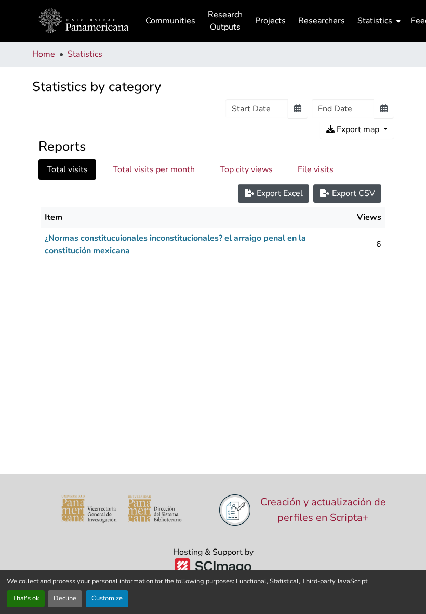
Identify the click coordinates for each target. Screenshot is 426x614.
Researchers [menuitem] (321, 21)
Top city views (246, 169)
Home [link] (43, 54)
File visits (316, 169)
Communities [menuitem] (170, 21)
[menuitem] (378, 21)
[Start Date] (298, 108)
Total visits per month (154, 169)
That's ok (25, 598)
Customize (107, 598)
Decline (65, 598)
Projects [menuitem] (270, 21)
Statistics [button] (374, 21)
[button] (83, 21)
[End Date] (384, 108)
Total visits (67, 169)
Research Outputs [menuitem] (225, 21)
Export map (358, 129)
